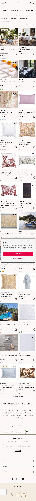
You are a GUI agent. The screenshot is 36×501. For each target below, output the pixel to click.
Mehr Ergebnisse (18, 397)
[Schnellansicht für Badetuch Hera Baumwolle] (34, 360)
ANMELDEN (18, 450)
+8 (7, 58)
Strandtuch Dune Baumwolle (8, 233)
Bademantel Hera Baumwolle (27, 264)
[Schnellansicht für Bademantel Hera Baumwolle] (34, 268)
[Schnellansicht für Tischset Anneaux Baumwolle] (34, 86)
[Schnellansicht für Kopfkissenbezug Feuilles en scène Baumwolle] (16, 177)
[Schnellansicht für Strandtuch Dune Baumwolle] (16, 238)
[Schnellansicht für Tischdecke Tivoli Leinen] (16, 54)
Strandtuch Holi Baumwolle (7, 325)
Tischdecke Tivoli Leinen (7, 49)
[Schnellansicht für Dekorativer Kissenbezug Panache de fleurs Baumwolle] (34, 390)
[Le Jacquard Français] (18, 493)
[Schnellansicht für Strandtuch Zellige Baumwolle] (16, 360)
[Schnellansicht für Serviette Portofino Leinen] (16, 86)
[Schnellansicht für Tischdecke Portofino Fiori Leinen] (34, 54)
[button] (30, 2)
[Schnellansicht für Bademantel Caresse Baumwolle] (34, 299)
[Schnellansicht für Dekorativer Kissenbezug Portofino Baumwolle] (16, 390)
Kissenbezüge (24, 18)
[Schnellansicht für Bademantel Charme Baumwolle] (16, 116)
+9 (25, 301)
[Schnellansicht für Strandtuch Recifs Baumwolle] (34, 238)
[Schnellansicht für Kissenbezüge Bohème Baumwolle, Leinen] (34, 147)
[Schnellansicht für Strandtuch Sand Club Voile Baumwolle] (34, 207)
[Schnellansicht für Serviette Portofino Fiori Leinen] (34, 329)
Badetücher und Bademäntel (9, 18)
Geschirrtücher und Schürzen (18, 15)
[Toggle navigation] (3, 3)
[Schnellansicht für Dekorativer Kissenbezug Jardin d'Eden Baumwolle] (34, 177)
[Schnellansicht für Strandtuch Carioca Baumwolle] (16, 268)
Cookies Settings (18, 258)
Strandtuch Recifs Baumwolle (27, 233)
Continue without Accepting (27, 240)
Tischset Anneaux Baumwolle (27, 81)
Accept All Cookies (18, 253)
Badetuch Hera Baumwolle (26, 355)
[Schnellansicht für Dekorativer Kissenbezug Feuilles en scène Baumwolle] (16, 207)
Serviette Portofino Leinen (7, 81)
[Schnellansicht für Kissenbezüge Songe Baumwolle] (16, 147)
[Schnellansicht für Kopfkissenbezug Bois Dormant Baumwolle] (16, 299)
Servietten (4, 15)
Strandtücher (5, 21)
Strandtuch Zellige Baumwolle (8, 355)
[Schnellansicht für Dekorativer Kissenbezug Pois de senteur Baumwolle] (34, 116)
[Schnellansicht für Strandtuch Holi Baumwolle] (16, 329)
